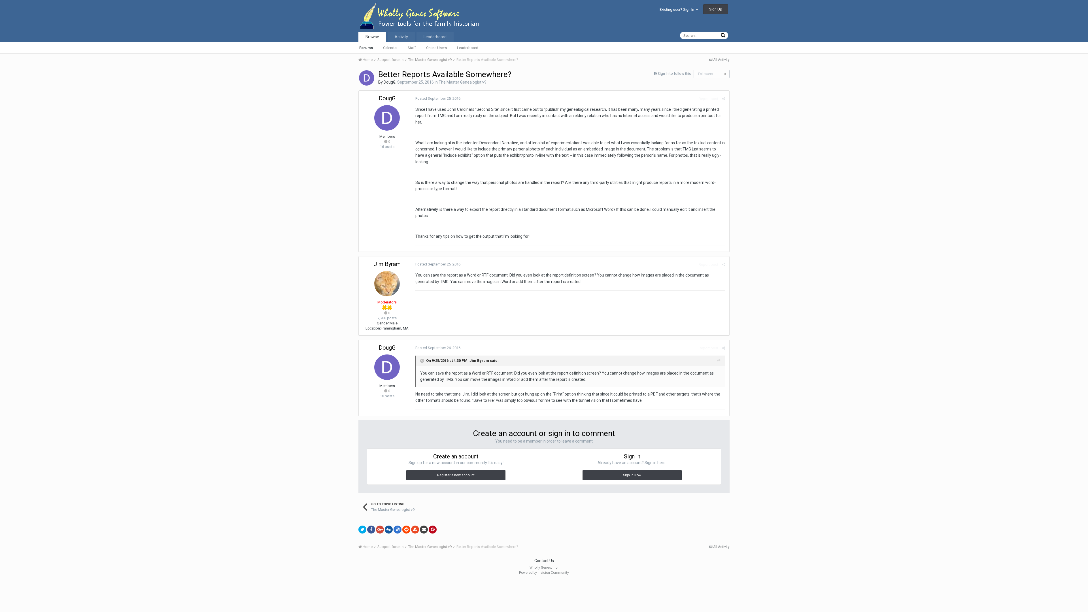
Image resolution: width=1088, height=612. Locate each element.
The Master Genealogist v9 (462, 82)
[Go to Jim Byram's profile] (387, 283)
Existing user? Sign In (678, 9)
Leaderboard (467, 48)
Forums (366, 48)
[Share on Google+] (380, 530)
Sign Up (715, 9)
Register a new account (456, 475)
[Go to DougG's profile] (366, 78)
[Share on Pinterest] (433, 530)
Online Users (436, 48)
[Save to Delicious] (397, 530)
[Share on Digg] (389, 530)
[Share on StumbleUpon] (415, 530)
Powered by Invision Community (544, 573)
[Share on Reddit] (406, 530)
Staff (412, 48)
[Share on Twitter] (362, 530)
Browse (372, 37)
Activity (401, 37)
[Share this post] (723, 99)
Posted (437, 98)
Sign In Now (632, 475)
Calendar (390, 48)
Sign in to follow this (674, 73)
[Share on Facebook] (371, 530)
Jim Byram (387, 264)
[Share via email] (424, 530)
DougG (390, 82)
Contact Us (544, 560)
